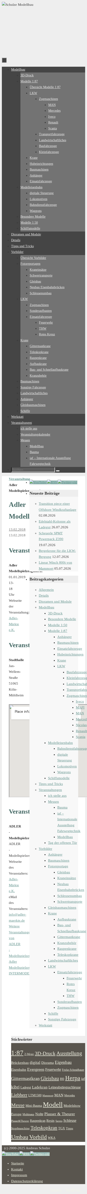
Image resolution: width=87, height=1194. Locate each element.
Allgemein (46, 590)
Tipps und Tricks (51, 784)
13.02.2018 (17, 529)
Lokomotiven (67, 766)
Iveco (80, 701)
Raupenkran (37, 1120)
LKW (61, 666)
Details (44, 595)
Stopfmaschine (20, 1128)
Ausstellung (69, 1053)
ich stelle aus (57, 795)
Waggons (64, 772)
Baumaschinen (68, 642)
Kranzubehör (66, 943)
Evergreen (35, 1069)
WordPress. (73, 1190)
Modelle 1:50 (57, 625)
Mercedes (69, 1095)
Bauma (62, 807)
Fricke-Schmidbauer (73, 1069)
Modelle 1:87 (57, 631)
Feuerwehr (74, 978)
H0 (62, 1079)
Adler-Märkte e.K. (14, 624)
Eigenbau (63, 1062)
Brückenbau (20, 1063)
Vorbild (38, 1137)
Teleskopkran (44, 1128)
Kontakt (17, 1169)
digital (35, 1062)
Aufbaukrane (66, 919)
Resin (50, 1120)
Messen (53, 801)
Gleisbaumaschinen (62, 907)
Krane (61, 660)
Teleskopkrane (67, 954)
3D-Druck (55, 613)
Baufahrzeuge (77, 672)
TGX (61, 1128)
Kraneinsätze (66, 878)
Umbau (19, 1137)
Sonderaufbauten (69, 1002)
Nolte (39, 1114)
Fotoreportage (58, 866)
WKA (51, 1138)
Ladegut (25, 1087)
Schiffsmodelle (59, 778)
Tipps (69, 1128)
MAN (80, 713)
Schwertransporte (69, 901)
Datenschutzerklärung (27, 1181)
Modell (53, 1104)
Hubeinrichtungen (70, 654)
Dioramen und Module (55, 601)
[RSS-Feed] (52, 482)
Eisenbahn (18, 1069)
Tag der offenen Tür (62, 843)
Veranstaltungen (50, 790)
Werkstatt (45, 1025)
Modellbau (46, 607)
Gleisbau (63, 872)
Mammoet (47, 1095)
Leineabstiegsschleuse (64, 1087)
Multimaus (28, 1114)
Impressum (19, 1175)
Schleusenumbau (69, 896)
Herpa (72, 1078)
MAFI (80, 707)
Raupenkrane (67, 948)
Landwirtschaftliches (63, 960)
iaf (83, 1079)
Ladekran (40, 1087)
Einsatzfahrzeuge (69, 648)
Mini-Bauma (34, 1105)
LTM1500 (35, 1095)
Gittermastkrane (68, 937)
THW (70, 996)
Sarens (58, 1120)
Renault (81, 731)
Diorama (47, 1063)
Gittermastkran (25, 1078)
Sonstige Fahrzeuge (62, 1019)
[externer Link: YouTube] (38, 482)
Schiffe (53, 1013)
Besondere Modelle (62, 619)
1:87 (17, 1052)
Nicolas (81, 725)
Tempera (55, 1190)
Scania (80, 737)
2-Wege (29, 1054)
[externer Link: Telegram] (67, 482)
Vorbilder (45, 849)
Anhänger (64, 637)
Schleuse (69, 1120)
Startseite (17, 1163)
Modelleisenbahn (60, 743)
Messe (18, 1105)
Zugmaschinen (68, 1007)
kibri (15, 1087)
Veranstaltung (19, 479)
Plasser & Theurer (59, 1114)
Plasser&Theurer (20, 1121)
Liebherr (19, 1094)
